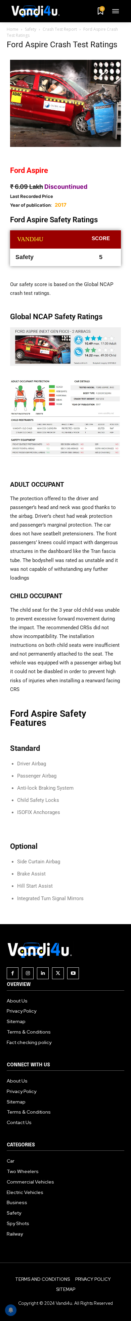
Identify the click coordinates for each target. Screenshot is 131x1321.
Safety (30, 29)
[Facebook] (12, 973)
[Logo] (38, 11)
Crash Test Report (60, 29)
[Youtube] (73, 973)
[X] (58, 973)
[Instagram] (28, 973)
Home (12, 29)
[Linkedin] (43, 973)
